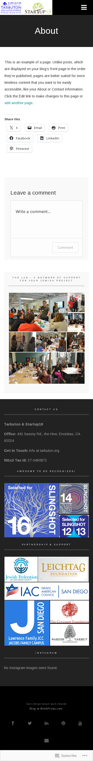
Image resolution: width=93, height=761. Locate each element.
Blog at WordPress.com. (46, 708)
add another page (18, 103)
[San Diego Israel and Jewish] (27, 12)
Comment (65, 247)
